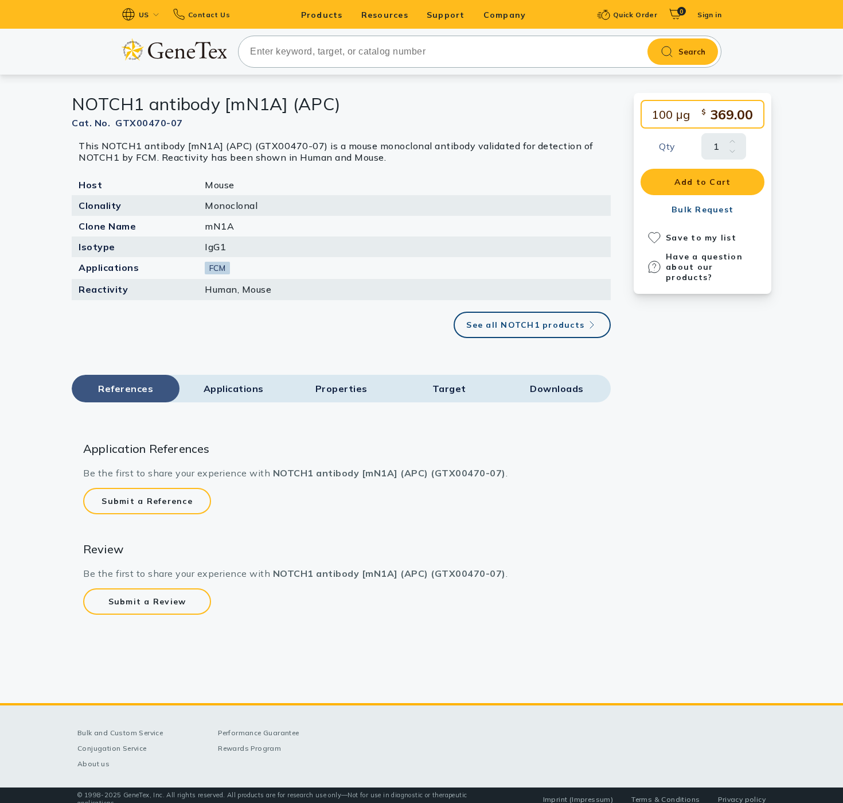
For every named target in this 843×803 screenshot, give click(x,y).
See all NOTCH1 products (525, 325)
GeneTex (174, 49)
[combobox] (479, 52)
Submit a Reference (147, 501)
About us (93, 763)
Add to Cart (702, 182)
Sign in (709, 14)
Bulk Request (702, 209)
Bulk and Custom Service (120, 732)
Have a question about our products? (704, 266)
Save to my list (701, 237)
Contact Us (209, 14)
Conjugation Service (112, 748)
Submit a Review (147, 601)
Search (691, 51)
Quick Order (635, 14)
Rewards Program (249, 748)
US (144, 14)
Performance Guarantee (258, 732)
